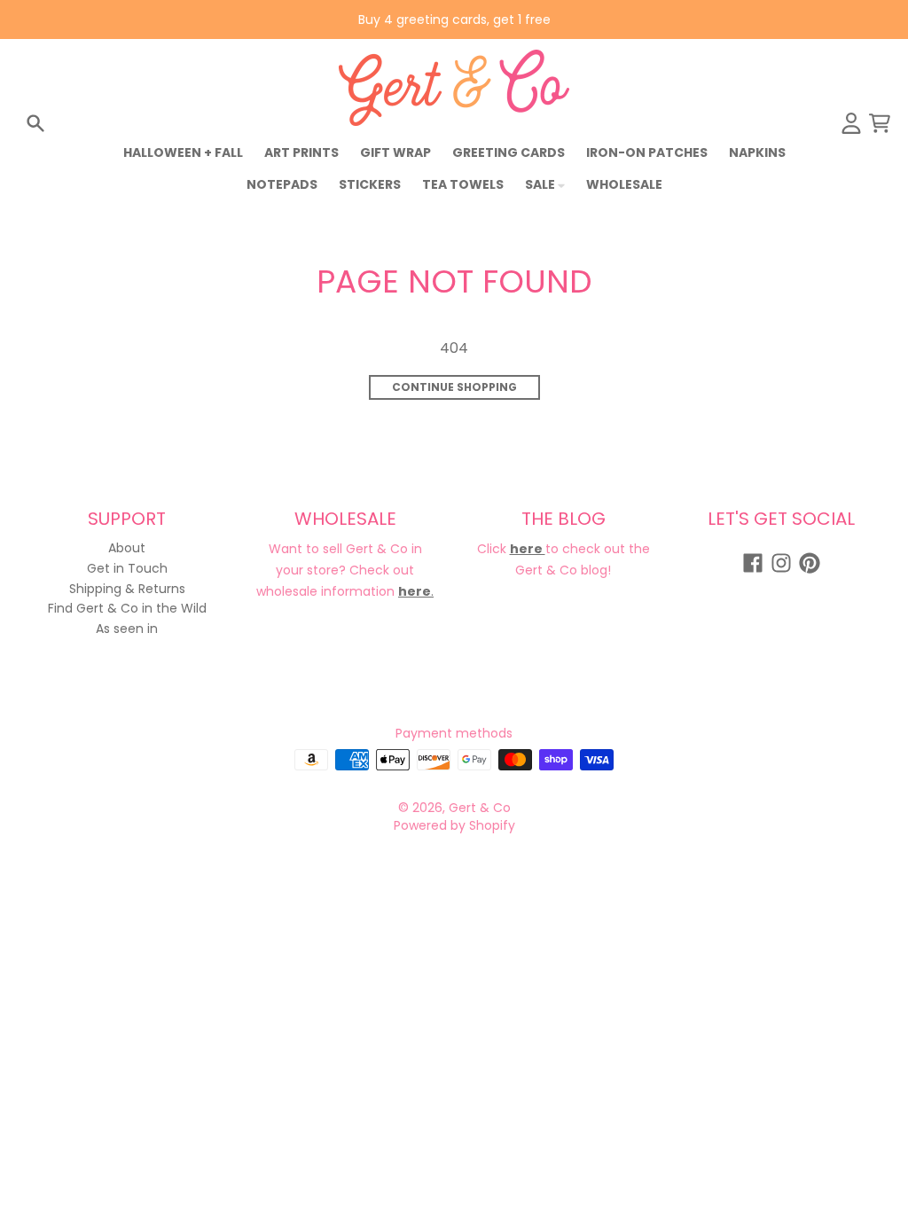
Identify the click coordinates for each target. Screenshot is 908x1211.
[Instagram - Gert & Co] (781, 563)
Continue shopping (454, 387)
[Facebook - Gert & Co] (752, 563)
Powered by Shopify (454, 825)
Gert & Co (480, 807)
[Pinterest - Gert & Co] (809, 563)
